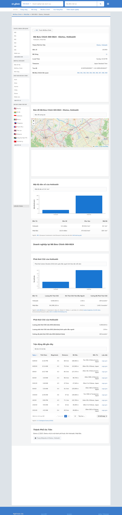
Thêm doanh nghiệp (72, 9)
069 (106, 73)
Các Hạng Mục (58, 9)
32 (75, 416)
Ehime (16, 93)
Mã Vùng (34, 9)
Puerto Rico (18, 127)
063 (15, 43)
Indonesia (18, 116)
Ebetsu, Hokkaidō (102, 45)
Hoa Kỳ (17, 108)
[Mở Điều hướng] (108, 4)
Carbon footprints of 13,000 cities (91, 310)
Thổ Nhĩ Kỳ (18, 141)
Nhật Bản (27, 14)
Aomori (16, 86)
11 (106, 54)
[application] (70, 205)
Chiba (15, 90)
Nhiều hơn (17, 53)
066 (97, 73)
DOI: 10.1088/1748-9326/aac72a (58, 312)
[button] (33, 120)
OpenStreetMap (104, 146)
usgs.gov (104, 361)
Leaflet (96, 146)
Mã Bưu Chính (45, 9)
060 (15, 32)
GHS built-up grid (76, 235)
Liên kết (39, 310)
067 (100, 73)
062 (15, 39)
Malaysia (18, 134)
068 (103, 73)
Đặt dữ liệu (17, 64)
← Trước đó (59, 416)
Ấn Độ (17, 112)
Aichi (15, 79)
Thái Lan (18, 130)
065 (15, 50)
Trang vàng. (24, 9)
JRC (38, 235)
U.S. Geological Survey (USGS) (45, 420)
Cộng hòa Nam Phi (20, 138)
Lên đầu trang (18, 206)
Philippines (18, 123)
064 (15, 46)
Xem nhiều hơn (18, 56)
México (17, 119)
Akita (15, 83)
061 (15, 36)
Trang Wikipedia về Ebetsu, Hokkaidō (48, 438)
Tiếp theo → (81, 416)
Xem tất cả (17, 100)
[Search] (100, 3)
